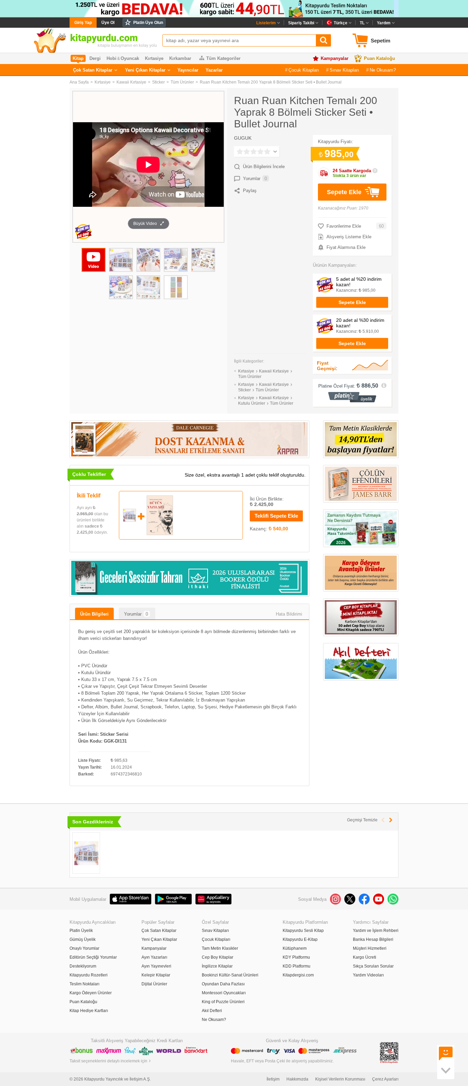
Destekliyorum (83, 966)
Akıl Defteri (212, 1010)
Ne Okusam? (383, 70)
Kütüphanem (295, 948)
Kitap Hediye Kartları (89, 1010)
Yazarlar (214, 70)
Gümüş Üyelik (83, 939)
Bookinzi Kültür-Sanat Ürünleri (230, 975)
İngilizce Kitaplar (217, 966)
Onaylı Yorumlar (84, 948)
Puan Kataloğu (379, 58)
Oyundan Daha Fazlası (223, 984)
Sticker (158, 82)
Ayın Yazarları (154, 957)
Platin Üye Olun (148, 22)
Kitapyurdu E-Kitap (300, 939)
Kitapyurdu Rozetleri (89, 975)
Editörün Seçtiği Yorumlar (93, 957)
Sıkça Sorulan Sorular (373, 966)
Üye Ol (107, 22)
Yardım (384, 23)
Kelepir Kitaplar (155, 975)
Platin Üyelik (81, 930)
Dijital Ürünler (154, 984)
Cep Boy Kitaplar (217, 957)
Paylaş (250, 190)
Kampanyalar (334, 58)
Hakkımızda (297, 1079)
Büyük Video (145, 223)
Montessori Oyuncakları (224, 992)
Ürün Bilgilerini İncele (264, 166)
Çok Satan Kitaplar (92, 70)
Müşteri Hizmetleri (369, 948)
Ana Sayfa (79, 82)
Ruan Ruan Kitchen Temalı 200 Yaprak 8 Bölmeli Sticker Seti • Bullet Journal (271, 82)
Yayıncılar (187, 70)
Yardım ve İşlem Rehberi (375, 930)
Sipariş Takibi (301, 23)
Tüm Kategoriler (223, 58)
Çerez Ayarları (385, 1079)
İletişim (273, 1079)
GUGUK (242, 138)
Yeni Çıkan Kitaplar (145, 70)
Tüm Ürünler (182, 82)
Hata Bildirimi (289, 614)
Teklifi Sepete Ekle (276, 516)
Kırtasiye (103, 82)
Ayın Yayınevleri (156, 966)
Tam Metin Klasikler (220, 948)
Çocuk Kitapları (303, 70)
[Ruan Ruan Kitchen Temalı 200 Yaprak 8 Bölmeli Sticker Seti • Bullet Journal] (86, 853)
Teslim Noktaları (84, 984)
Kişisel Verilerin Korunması (340, 1079)
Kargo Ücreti (364, 957)
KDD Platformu (296, 966)
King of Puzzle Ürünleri (223, 1001)
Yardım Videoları (368, 975)
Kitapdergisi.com (298, 975)
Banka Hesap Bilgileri (373, 939)
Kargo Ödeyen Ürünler (91, 992)
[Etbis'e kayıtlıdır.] (389, 1052)
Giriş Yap (83, 22)
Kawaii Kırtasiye (131, 82)
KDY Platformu (296, 957)
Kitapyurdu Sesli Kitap (303, 930)
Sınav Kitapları (344, 70)
